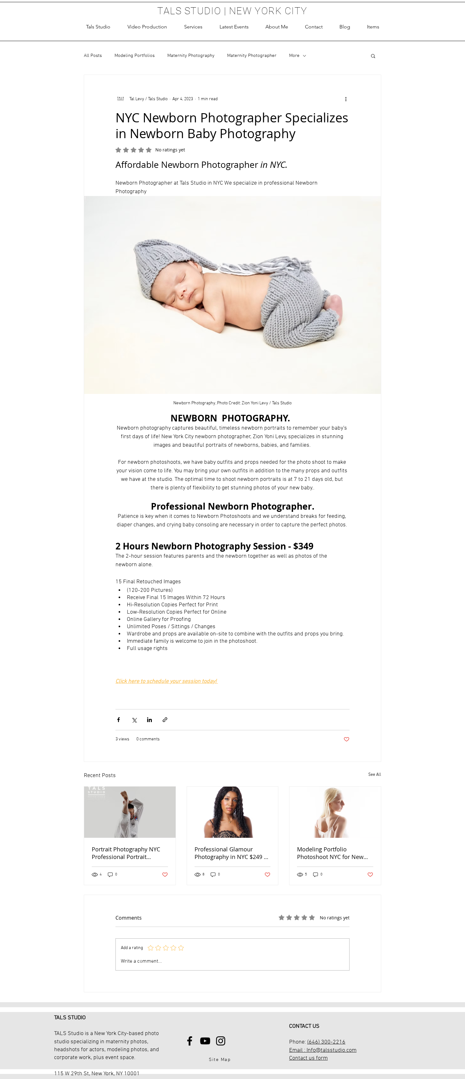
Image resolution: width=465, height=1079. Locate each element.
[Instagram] (220, 1041)
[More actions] (346, 99)
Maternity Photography (190, 55)
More (294, 55)
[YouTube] (205, 1041)
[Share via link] (165, 720)
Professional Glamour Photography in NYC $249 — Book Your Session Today (232, 853)
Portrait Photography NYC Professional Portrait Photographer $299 (126, 853)
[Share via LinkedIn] (149, 720)
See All (374, 774)
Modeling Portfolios (135, 55)
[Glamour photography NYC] (232, 812)
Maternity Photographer (251, 55)
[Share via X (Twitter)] (134, 720)
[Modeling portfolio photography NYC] (335, 812)
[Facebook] (189, 1041)
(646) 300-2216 (326, 1042)
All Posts (93, 55)
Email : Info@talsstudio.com (322, 1050)
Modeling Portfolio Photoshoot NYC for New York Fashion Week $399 (330, 853)
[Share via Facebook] (118, 720)
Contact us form (308, 1058)
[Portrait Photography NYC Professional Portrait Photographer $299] (130, 812)
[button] (193, 27)
